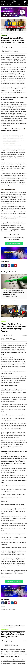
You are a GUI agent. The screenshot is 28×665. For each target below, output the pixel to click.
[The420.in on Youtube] (15, 265)
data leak (8, 609)
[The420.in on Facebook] (2, 265)
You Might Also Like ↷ (8, 272)
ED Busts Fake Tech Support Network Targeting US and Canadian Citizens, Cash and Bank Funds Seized (14, 292)
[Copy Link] (12, 47)
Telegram (6, 237)
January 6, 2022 (17, 145)
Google (13, 609)
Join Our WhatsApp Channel (14, 243)
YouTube (17, 239)
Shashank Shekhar (9, 50)
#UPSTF (4, 134)
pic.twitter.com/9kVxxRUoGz (9, 143)
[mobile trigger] (2, 2)
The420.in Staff (7, 296)
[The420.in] (14, 1)
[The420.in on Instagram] (9, 265)
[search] (22, 2)
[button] (13, 300)
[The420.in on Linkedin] (12, 265)
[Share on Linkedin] (9, 47)
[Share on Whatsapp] (7, 47)
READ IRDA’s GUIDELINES (8, 189)
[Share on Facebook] (2, 47)
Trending (4, 321)
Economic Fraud (13, 288)
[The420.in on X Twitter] (5, 265)
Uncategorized (5, 629)
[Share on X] (4, 47)
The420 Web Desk (9, 644)
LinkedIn (21, 237)
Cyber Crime (4, 35)
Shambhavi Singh (9, 338)
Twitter (16, 237)
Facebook (12, 237)
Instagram (11, 239)
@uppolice (17, 141)
